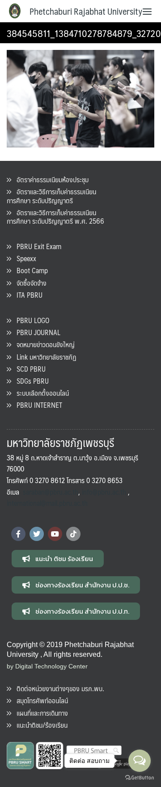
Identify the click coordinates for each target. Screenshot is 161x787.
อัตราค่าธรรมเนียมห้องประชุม (50, 179)
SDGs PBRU (30, 381)
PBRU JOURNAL (35, 332)
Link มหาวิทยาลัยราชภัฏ (43, 357)
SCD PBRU (28, 369)
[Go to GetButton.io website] (139, 778)
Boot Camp (29, 270)
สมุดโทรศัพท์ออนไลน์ (39, 700)
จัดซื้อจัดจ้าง (29, 283)
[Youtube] (55, 534)
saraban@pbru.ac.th (50, 492)
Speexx (23, 258)
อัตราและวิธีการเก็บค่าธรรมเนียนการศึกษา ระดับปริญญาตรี (51, 195)
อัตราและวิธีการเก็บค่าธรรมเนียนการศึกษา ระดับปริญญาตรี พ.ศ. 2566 (55, 216)
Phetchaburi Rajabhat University (86, 11)
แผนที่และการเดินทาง (39, 713)
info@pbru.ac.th (104, 492)
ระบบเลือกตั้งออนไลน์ (40, 393)
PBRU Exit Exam (36, 246)
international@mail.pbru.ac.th (47, 503)
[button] (58, 558)
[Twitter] (37, 534)
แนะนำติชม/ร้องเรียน (39, 725)
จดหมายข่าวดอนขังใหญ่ (43, 344)
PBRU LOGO (30, 320)
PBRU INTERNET (36, 405)
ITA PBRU (26, 295)
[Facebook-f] (18, 534)
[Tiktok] (73, 534)
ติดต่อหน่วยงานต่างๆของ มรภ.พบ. (57, 688)
